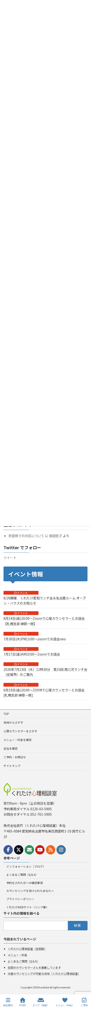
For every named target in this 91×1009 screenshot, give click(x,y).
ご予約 (84, 1005)
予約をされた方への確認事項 (24, 883)
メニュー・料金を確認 (18, 740)
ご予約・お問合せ (15, 757)
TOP (6, 714)
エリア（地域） (41, 1005)
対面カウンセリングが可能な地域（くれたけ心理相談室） (44, 974)
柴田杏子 (55, 535)
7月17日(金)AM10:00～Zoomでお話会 (32, 654)
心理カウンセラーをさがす (20, 731)
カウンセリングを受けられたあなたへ (30, 891)
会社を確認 (11, 748)
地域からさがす (13, 722)
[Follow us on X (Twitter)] (18, 849)
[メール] (29, 849)
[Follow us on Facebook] (8, 849)
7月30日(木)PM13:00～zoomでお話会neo (35, 638)
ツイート (10, 557)
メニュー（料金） (65, 1005)
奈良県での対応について (26, 535)
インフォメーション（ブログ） (26, 866)
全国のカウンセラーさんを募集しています (34, 967)
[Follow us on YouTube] (40, 849)
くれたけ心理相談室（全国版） (27, 949)
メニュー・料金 (17, 955)
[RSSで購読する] (50, 849)
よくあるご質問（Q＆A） (22, 874)
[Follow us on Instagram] (61, 849)
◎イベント (21, 592)
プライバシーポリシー (20, 899)
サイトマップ (12, 766)
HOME (22, 1005)
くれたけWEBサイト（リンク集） (27, 907)
